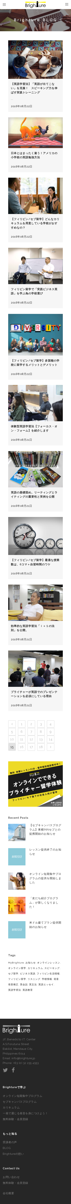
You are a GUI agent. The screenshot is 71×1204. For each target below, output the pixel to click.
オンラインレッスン (48, 962)
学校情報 (47, 979)
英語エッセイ (46, 984)
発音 (56, 979)
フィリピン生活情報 (48, 973)
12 (31, 739)
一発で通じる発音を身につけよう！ (25, 1113)
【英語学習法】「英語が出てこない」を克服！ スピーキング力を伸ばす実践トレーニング (34, 88)
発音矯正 (13, 984)
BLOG (7, 1148)
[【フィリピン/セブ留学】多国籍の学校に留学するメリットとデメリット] (35, 334)
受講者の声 (10, 1142)
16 (21, 747)
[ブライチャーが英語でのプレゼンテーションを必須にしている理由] (35, 669)
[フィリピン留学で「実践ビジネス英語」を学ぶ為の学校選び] (35, 266)
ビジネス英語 (27, 973)
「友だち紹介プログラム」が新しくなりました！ (43, 902)
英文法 (33, 984)
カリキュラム (35, 968)
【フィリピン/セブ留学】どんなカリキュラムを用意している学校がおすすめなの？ (35, 223)
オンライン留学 (17, 968)
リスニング (34, 979)
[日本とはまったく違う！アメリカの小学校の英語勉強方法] (35, 132)
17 (31, 747)
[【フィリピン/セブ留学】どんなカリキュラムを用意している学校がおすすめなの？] (35, 196)
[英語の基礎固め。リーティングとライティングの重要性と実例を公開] (35, 469)
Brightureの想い (13, 1153)
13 (41, 739)
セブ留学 (13, 973)
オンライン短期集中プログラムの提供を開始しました (45, 878)
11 (21, 739)
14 (50, 739)
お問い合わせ (11, 1177)
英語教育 (28, 990)
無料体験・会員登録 (15, 1119)
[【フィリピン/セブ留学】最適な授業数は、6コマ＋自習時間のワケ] (35, 536)
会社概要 (8, 1193)
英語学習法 (14, 990)
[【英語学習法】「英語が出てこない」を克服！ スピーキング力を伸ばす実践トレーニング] (35, 59)
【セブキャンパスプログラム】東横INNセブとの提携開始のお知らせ (45, 829)
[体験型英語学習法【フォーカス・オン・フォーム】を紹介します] (35, 403)
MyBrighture (16, 962)
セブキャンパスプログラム (20, 1101)
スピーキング (52, 968)
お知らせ (30, 962)
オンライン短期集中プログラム (22, 1096)
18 (41, 747)
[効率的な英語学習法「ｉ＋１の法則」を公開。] (35, 603)
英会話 (24, 984)
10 (12, 739)
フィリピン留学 (17, 979)
